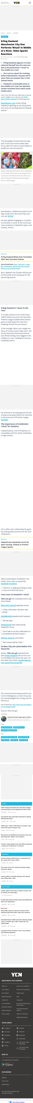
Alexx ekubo (23, 740)
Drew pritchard (24, 737)
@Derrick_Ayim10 (8, 605)
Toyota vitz (5, 740)
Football (15, 33)
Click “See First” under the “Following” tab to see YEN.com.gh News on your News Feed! (15, 266)
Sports (9, 33)
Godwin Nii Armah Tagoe (22, 57)
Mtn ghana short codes (9, 737)
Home (3, 33)
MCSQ (10, 216)
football (4, 420)
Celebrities (4, 812)
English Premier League (9, 730)
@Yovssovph (6, 624)
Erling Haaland (11, 655)
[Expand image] (31, 153)
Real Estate (4, 935)
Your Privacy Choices (18, 1102)
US (2, 895)
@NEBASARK (6, 616)
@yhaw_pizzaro (7, 638)
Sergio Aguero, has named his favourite (16, 661)
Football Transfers (9, 583)
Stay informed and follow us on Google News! (16, 706)
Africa (3, 839)
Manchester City (8, 103)
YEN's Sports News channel (14, 98)
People (3, 830)
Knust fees (14, 740)
